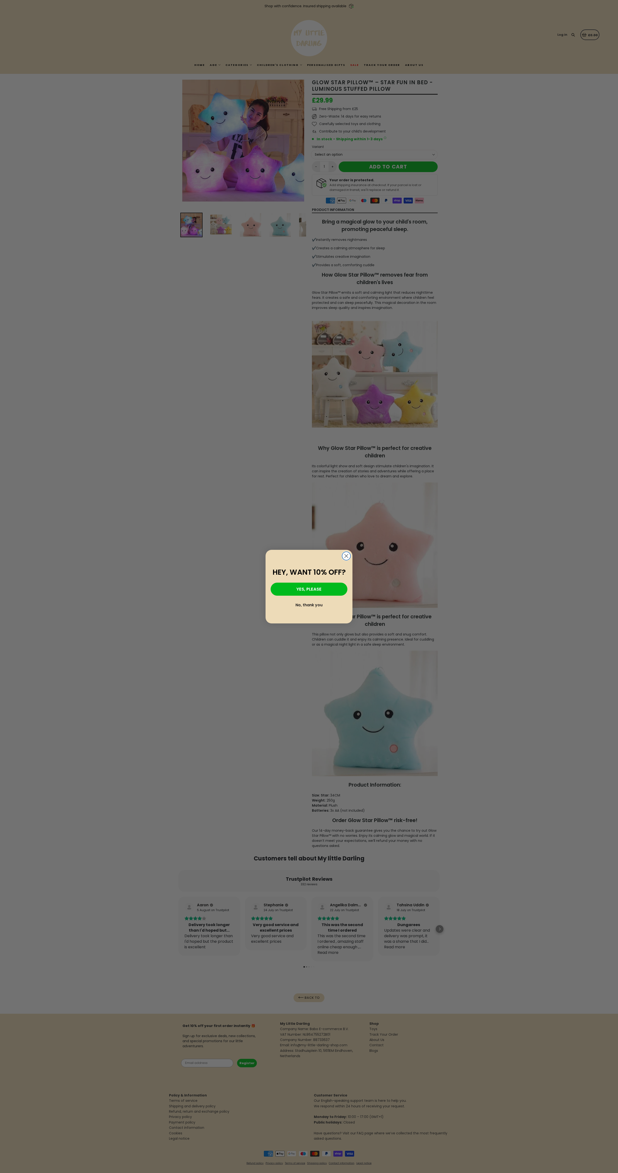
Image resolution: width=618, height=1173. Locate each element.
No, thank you (309, 605)
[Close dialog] (346, 556)
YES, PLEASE (309, 589)
